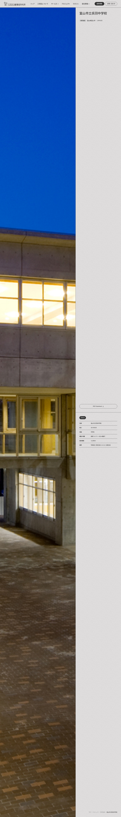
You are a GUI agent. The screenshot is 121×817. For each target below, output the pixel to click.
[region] (98, 412)
